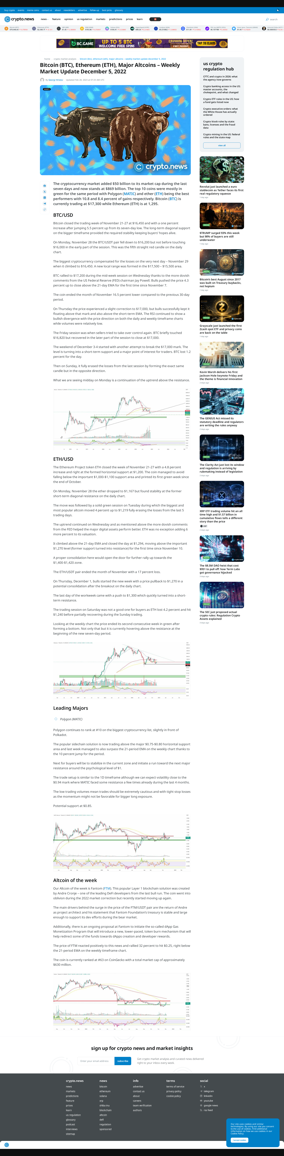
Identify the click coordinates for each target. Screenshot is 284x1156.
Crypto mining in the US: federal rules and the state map (221, 136)
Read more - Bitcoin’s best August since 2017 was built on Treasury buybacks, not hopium (222, 262)
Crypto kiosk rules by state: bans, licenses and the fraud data (219, 124)
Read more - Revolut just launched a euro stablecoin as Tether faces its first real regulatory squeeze (222, 169)
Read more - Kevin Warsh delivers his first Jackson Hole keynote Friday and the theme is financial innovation (222, 355)
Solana (103, 1096)
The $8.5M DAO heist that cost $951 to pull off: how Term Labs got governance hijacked (220, 569)
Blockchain (106, 1110)
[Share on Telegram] (44, 203)
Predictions (115, 19)
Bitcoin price (16, 28)
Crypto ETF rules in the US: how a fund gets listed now (221, 100)
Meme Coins (33, 10)
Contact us (47, 10)
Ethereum (105, 1091)
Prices (129, 19)
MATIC (129, 193)
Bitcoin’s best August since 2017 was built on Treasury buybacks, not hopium (220, 283)
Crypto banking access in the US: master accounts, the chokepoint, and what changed (222, 89)
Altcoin (103, 1114)
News (44, 19)
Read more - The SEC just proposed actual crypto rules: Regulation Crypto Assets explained (222, 595)
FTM (107, 888)
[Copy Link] (44, 209)
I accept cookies (239, 1140)
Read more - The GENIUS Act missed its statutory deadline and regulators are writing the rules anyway (222, 401)
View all (222, 145)
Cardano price (165, 28)
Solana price (115, 28)
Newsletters (69, 10)
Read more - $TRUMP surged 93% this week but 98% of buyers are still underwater (222, 216)
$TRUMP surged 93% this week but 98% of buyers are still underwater (220, 236)
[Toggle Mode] (278, 10)
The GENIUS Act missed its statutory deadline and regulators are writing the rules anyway (222, 422)
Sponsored (106, 1129)
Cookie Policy (173, 1096)
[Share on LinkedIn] (44, 197)
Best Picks (107, 10)
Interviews (71, 1129)
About (58, 10)
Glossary (119, 10)
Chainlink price (191, 28)
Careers (137, 1100)
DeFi (102, 1119)
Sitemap (70, 1133)
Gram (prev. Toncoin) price (245, 28)
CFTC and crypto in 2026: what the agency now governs (220, 78)
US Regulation (84, 19)
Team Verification (142, 1105)
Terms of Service (175, 1086)
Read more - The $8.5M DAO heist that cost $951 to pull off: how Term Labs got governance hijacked (222, 548)
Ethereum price (42, 28)
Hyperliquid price (140, 28)
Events (21, 10)
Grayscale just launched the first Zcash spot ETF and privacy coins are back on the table (221, 329)
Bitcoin (103, 1086)
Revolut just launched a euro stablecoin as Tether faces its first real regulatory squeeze (221, 190)
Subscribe (122, 1061)
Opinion (68, 19)
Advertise (82, 10)
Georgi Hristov (56, 79)
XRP (204, 526)
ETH (159, 193)
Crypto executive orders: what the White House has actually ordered (220, 112)
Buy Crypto (9, 10)
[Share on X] (44, 192)
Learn (140, 19)
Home (47, 58)
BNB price (90, 28)
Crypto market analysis (65, 58)
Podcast (70, 1124)
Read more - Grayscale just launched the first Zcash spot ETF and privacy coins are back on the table (222, 308)
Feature (56, 19)
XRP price (66, 28)
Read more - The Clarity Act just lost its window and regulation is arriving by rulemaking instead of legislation (222, 448)
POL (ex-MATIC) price (216, 28)
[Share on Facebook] (44, 186)
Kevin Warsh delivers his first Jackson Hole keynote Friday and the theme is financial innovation (221, 375)
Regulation (105, 1124)
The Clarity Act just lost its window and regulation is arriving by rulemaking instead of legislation (222, 468)
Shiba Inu (105, 1105)
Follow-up (94, 10)
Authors (137, 1110)
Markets (100, 19)
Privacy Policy (173, 1091)
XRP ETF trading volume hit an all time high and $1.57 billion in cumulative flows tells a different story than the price (221, 516)
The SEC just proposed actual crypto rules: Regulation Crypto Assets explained (220, 615)
